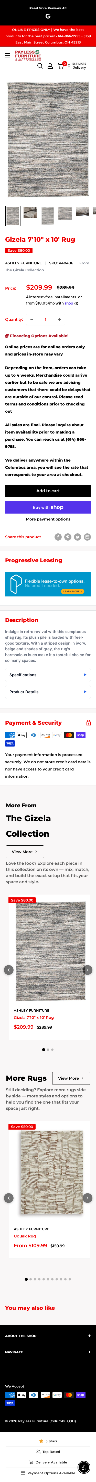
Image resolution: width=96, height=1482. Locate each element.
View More (22, 851)
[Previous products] (9, 970)
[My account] (50, 66)
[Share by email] (87, 537)
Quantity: (14, 319)
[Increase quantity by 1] (59, 319)
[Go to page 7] (52, 1279)
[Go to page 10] (65, 1279)
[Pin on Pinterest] (67, 537)
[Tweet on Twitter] (77, 537)
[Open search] (40, 66)
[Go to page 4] (39, 1279)
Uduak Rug (25, 1236)
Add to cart (48, 490)
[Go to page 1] (43, 1049)
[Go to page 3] (52, 1049)
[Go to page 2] (48, 1049)
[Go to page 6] (48, 1279)
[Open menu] (7, 55)
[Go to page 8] (57, 1279)
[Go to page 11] (70, 1279)
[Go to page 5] (43, 1279)
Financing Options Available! (39, 335)
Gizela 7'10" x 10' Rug (34, 1017)
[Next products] (87, 970)
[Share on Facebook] (58, 537)
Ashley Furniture (23, 263)
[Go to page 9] (61, 1279)
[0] (60, 66)
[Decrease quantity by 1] (31, 319)
